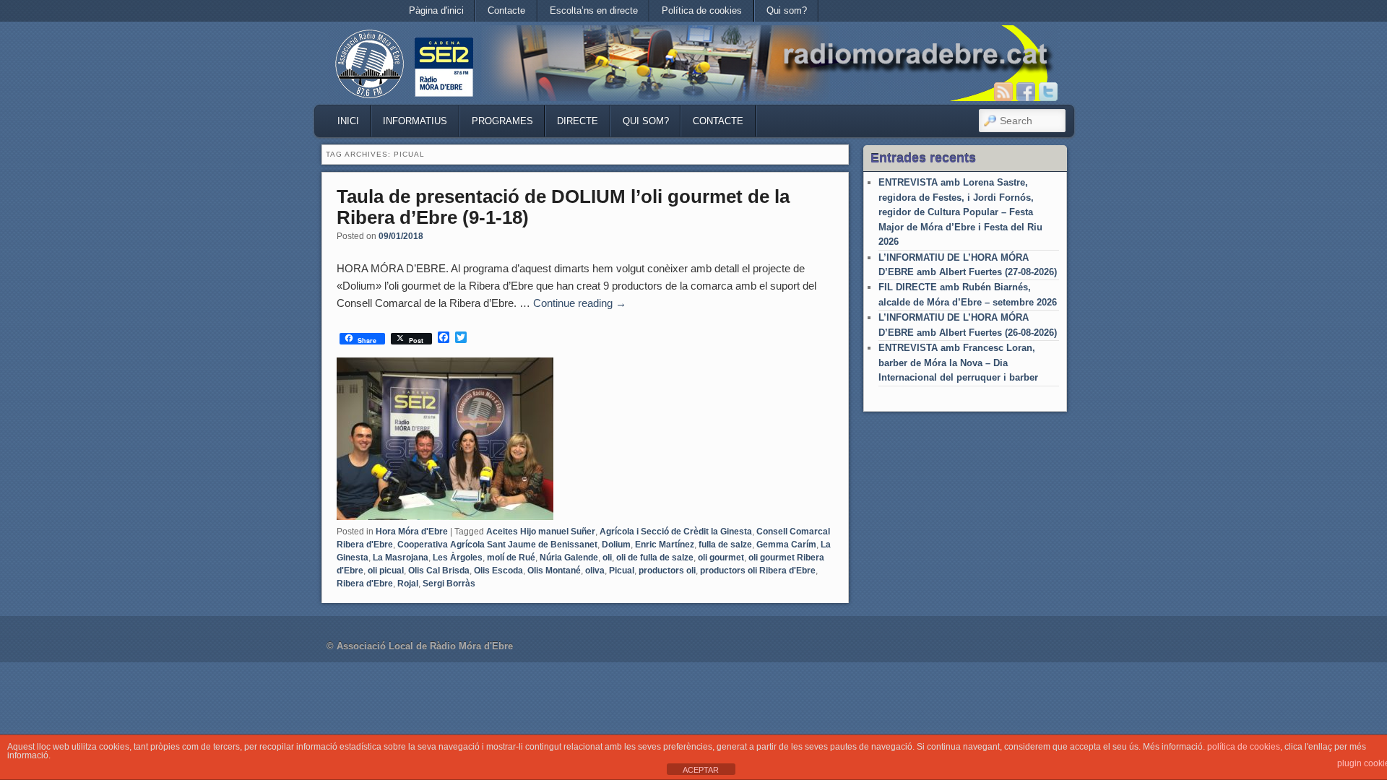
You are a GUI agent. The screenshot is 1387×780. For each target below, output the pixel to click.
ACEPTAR (701, 770)
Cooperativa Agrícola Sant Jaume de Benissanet (497, 545)
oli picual (386, 571)
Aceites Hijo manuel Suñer (540, 531)
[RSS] (1003, 91)
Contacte (506, 10)
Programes (502, 121)
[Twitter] (1048, 91)
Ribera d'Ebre (365, 583)
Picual (621, 571)
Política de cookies (702, 10)
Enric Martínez (664, 545)
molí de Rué (511, 557)
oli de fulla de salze (655, 557)
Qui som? (786, 10)
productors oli (667, 571)
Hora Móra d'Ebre (412, 531)
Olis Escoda (498, 571)
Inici (348, 121)
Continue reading (579, 303)
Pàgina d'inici (436, 10)
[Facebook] (1025, 91)
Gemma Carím (786, 545)
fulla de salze (725, 545)
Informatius (415, 121)
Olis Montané (554, 571)
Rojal (407, 583)
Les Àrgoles (458, 557)
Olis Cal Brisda (439, 571)
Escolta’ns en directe (594, 10)
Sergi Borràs (449, 583)
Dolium (616, 545)
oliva (595, 571)
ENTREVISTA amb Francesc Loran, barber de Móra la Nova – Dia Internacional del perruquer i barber (958, 362)
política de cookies (1243, 747)
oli (607, 557)
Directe (577, 121)
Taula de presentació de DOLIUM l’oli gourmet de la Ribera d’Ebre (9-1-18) (563, 207)
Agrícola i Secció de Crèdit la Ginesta (676, 531)
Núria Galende (569, 557)
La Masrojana (400, 557)
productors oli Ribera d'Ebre (758, 571)
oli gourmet (721, 557)
